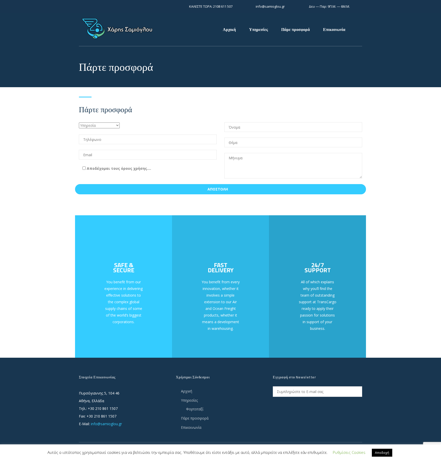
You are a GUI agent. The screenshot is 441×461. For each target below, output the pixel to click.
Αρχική (229, 29)
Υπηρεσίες (258, 29)
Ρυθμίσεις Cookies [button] (349, 452)
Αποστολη (217, 189)
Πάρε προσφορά (295, 29)
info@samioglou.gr (106, 423)
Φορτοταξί (194, 409)
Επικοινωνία (334, 29)
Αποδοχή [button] (382, 452)
